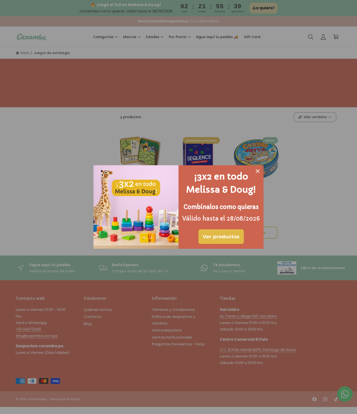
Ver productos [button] (221, 237)
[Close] (258, 171)
